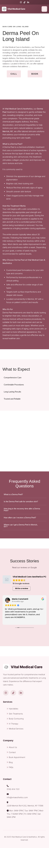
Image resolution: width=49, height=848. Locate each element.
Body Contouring (16, 718)
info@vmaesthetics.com (17, 797)
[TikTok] (24, 2)
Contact (12, 752)
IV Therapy (13, 724)
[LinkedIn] (28, 2)
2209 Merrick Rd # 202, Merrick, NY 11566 (25, 805)
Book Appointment (17, 757)
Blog (11, 762)
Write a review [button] (21, 588)
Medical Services (16, 728)
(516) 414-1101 (13, 789)
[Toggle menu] (44, 9)
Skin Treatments (16, 714)
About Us (13, 747)
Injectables (13, 708)
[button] (14, 73)
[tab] (24, 377)
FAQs (11, 767)
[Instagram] (21, 2)
